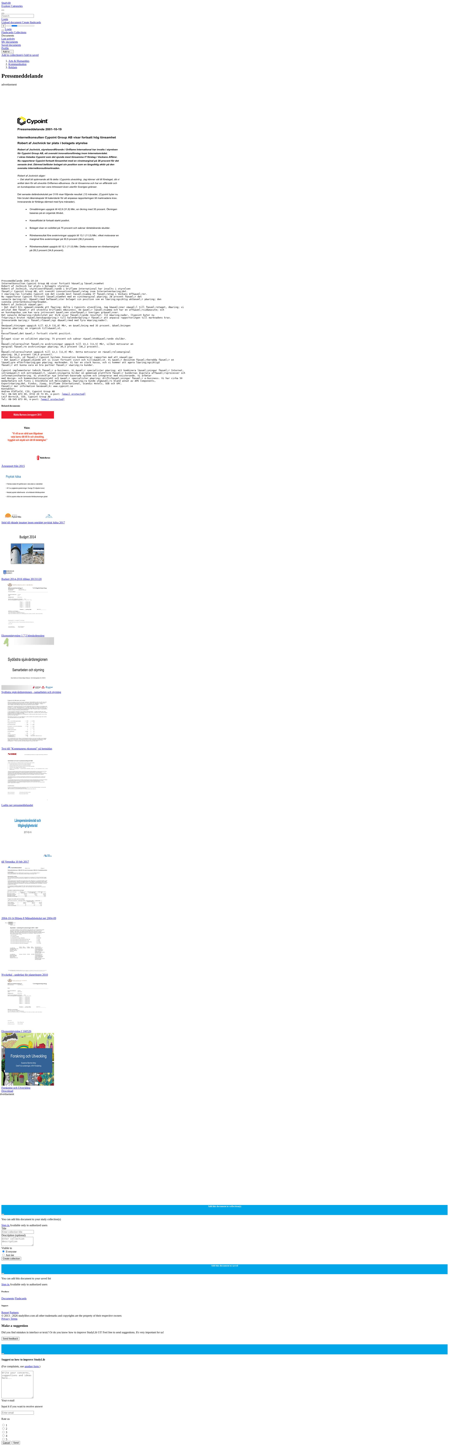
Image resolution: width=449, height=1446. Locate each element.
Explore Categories (12, 6)
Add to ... (7, 51)
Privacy (6, 1318)
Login (4, 19)
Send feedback (10, 1338)
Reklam (12, 67)
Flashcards (7, 32)
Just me (10, 1255)
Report (5, 1312)
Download (7, 1090)
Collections (20, 32)
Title (3, 1228)
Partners (14, 1312)
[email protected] (74, 394)
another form (32, 1366)
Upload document (11, 22)
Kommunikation (17, 64)
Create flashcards (31, 22)
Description (13, 1235)
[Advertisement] (106, 94)
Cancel (6, 1442)
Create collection (11, 1258)
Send (16, 1442)
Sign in (5, 1225)
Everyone (11, 1251)
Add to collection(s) (12, 55)
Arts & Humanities (18, 61)
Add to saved (31, 55)
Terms (14, 1318)
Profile (5, 48)
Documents (7, 1298)
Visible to (6, 1248)
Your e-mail (7, 1400)
